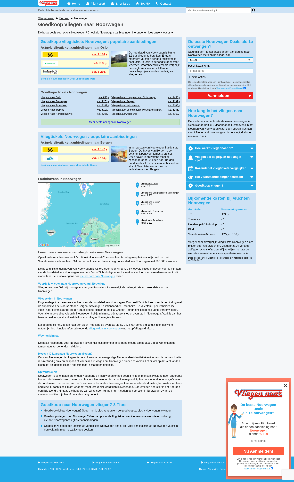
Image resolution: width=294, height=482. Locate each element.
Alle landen (213, 469)
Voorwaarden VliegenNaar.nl (257, 469)
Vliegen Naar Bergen (122, 101)
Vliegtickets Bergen (150, 202)
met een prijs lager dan (217, 55)
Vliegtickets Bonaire (214, 462)
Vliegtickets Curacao (161, 462)
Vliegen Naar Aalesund (124, 113)
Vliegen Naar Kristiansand (125, 105)
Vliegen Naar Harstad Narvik (56, 113)
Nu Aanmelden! (258, 451)
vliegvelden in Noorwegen (105, 328)
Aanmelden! (219, 95)
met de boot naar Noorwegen (97, 276)
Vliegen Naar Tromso (52, 109)
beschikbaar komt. (199, 65)
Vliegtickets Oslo (149, 183)
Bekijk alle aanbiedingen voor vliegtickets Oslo (68, 78)
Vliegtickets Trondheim (152, 220)
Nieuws (202, 469)
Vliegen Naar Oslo (51, 97)
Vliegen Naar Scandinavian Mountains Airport (136, 109)
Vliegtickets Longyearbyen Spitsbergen (160, 192)
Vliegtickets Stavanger (152, 211)
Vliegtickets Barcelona (107, 462)
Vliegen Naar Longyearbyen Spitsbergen (133, 97)
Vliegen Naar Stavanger (54, 101)
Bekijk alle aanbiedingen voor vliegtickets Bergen (69, 165)
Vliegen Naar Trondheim (54, 105)
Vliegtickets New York (52, 462)
